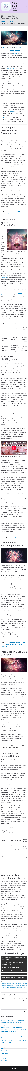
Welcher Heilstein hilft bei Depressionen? (11, 1025)
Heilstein (15, 53)
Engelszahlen (4, 1053)
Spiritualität (17, 50)
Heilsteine (12, 50)
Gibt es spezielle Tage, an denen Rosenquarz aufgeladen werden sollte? (13, 978)
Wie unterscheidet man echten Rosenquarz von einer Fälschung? (13, 958)
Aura (4, 47)
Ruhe (4, 117)
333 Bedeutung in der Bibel (9, 995)
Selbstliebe (4, 277)
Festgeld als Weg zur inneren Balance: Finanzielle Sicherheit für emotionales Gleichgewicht (14, 1021)
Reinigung (12, 111)
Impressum (13, 1068)
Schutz (5, 164)
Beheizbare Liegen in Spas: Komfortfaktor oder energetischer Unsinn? (13, 1041)
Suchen (3, 1008)
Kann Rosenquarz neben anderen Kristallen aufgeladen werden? (12, 963)
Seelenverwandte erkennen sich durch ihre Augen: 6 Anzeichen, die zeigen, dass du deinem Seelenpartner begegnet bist (13, 1029)
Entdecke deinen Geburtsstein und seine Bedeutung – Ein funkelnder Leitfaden (13, 644)
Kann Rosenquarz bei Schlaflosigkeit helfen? (13, 974)
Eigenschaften (11, 68)
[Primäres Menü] (26, 6)
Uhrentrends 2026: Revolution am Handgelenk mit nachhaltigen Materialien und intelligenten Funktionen (13, 1036)
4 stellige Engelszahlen (7, 1051)
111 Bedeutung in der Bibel (15, 537)
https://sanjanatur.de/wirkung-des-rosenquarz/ (14, 983)
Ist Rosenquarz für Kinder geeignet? (11, 967)
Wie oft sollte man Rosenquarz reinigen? (12, 970)
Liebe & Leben (4, 1058)
